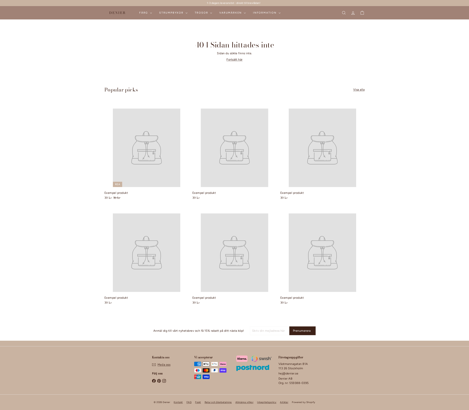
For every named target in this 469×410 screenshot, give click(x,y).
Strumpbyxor (172, 12)
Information (265, 12)
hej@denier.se (288, 373)
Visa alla (359, 89)
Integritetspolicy (266, 402)
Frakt (198, 402)
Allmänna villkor (244, 402)
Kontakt (178, 402)
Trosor (202, 12)
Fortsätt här (234, 59)
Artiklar (284, 402)
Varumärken (231, 12)
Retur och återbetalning (218, 402)
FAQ (189, 402)
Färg (144, 12)
